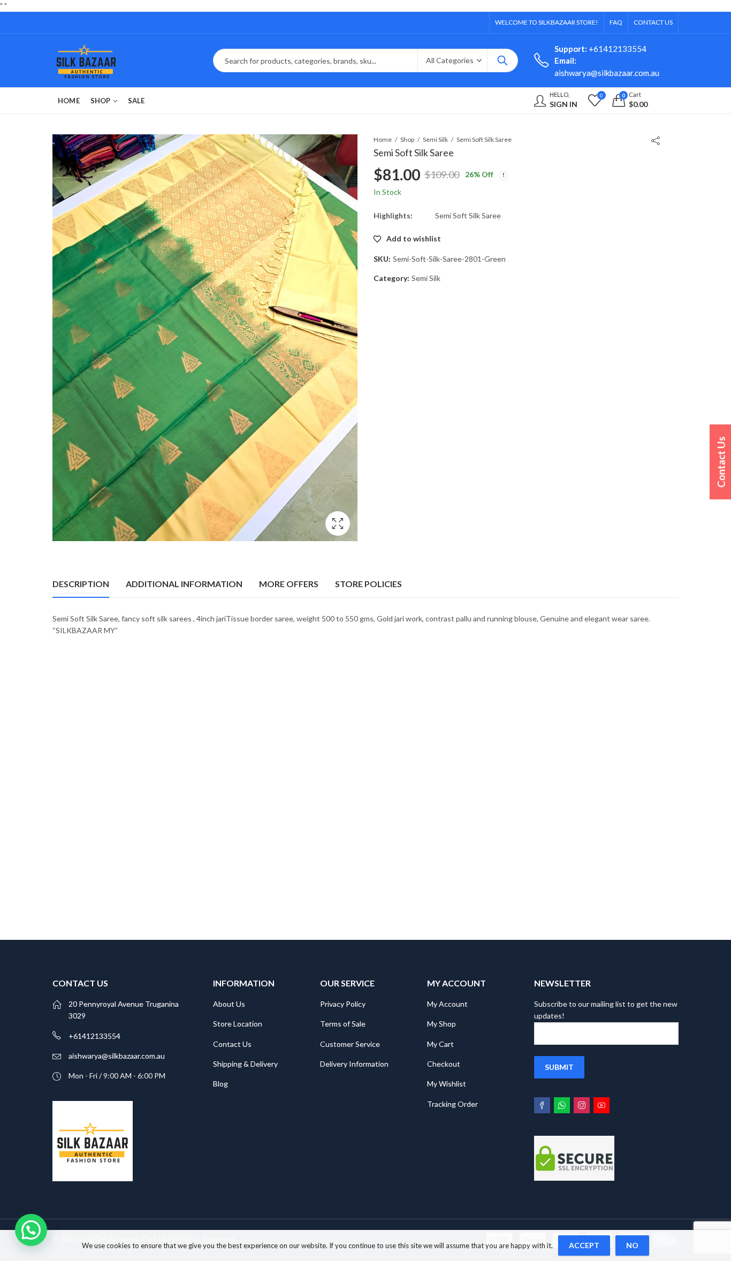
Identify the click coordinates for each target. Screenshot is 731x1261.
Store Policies (368, 584)
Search (502, 60)
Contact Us (232, 1044)
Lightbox (337, 523)
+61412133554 (600, 49)
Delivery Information (354, 1063)
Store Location (237, 1023)
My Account (447, 1003)
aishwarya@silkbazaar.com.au (116, 1055)
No (632, 1245)
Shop (407, 139)
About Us (229, 1003)
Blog (220, 1083)
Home (383, 139)
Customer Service (350, 1044)
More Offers (288, 584)
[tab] (80, 584)
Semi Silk (435, 139)
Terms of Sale (343, 1023)
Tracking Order (452, 1103)
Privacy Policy (343, 1003)
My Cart (440, 1044)
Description (80, 584)
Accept (584, 1245)
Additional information (184, 584)
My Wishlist (446, 1083)
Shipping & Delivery (245, 1063)
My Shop (441, 1023)
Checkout (443, 1063)
